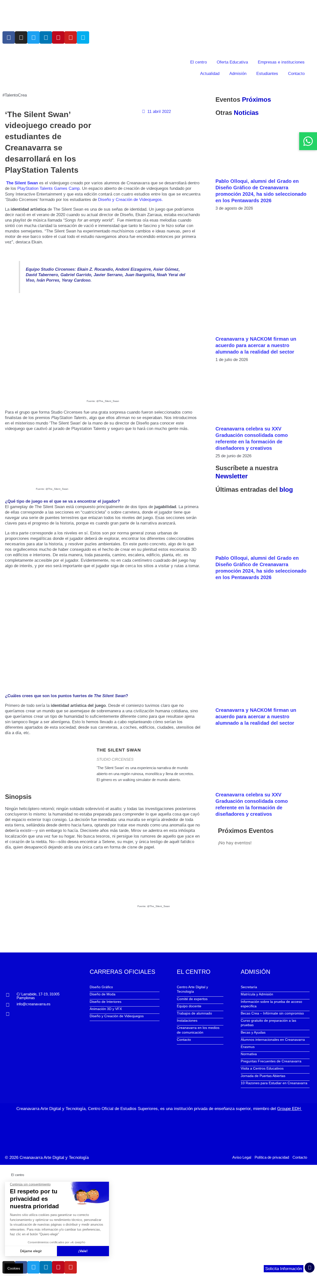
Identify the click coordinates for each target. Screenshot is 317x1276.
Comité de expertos (192, 999)
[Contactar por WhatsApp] (308, 141)
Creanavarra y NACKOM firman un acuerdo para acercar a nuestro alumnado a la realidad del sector (255, 345)
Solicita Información (283, 1268)
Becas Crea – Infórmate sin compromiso (272, 1013)
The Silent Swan (22, 183)
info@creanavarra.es (34, 1004)
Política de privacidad (272, 1157)
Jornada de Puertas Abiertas (263, 1076)
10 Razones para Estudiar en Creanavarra (274, 1083)
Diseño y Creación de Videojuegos (117, 1016)
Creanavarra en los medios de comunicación (198, 1030)
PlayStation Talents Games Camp (48, 188)
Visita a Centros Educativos (262, 1068)
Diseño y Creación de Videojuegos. (131, 199)
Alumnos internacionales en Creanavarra (273, 1040)
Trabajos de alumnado (194, 1013)
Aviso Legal (241, 1157)
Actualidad (209, 73)
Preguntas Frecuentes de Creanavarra (271, 1061)
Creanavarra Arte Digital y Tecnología (54, 1157)
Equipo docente (189, 1006)
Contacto (296, 73)
